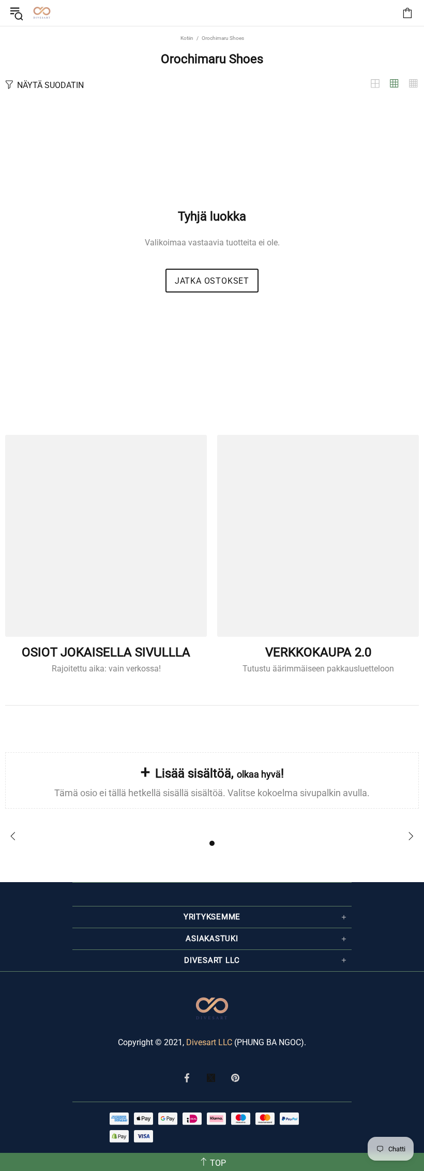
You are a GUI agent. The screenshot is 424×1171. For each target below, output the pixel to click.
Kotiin (186, 38)
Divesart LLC (209, 1042)
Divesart (42, 13)
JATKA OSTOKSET (212, 281)
